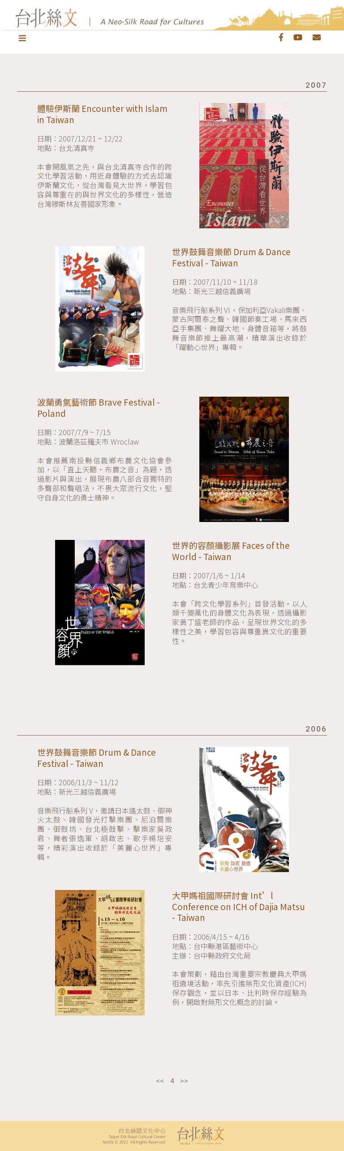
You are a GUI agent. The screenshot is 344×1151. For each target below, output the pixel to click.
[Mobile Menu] (23, 37)
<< (160, 1080)
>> (184, 1080)
